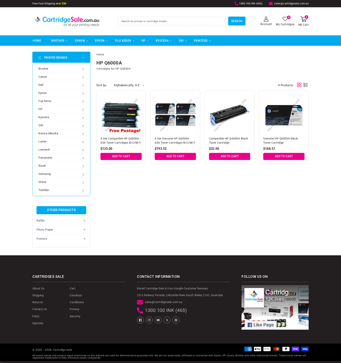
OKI (181, 40)
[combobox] (171, 21)
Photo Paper (45, 229)
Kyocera (162, 40)
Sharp (42, 181)
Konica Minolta (48, 133)
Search (237, 21)
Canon (80, 40)
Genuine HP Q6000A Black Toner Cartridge (280, 140)
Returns (37, 302)
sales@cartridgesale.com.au (163, 302)
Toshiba (43, 190)
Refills (41, 220)
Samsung (44, 173)
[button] (303, 21)
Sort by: (101, 85)
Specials (37, 323)
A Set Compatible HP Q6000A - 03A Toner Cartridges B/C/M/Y (120, 140)
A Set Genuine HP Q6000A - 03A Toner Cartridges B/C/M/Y (175, 140)
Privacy (75, 309)
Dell (40, 84)
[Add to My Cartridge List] (139, 98)
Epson (100, 40)
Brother (58, 40)
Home (100, 54)
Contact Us (39, 309)
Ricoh (42, 165)
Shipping (38, 295)
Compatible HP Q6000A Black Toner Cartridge (228, 140)
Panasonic (45, 157)
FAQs (35, 316)
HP (143, 40)
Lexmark (44, 149)
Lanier (42, 141)
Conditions (77, 302)
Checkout (76, 295)
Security (75, 316)
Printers (201, 40)
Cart (72, 288)
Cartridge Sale (62, 349)
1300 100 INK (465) (166, 310)
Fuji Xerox (123, 40)
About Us (38, 288)
